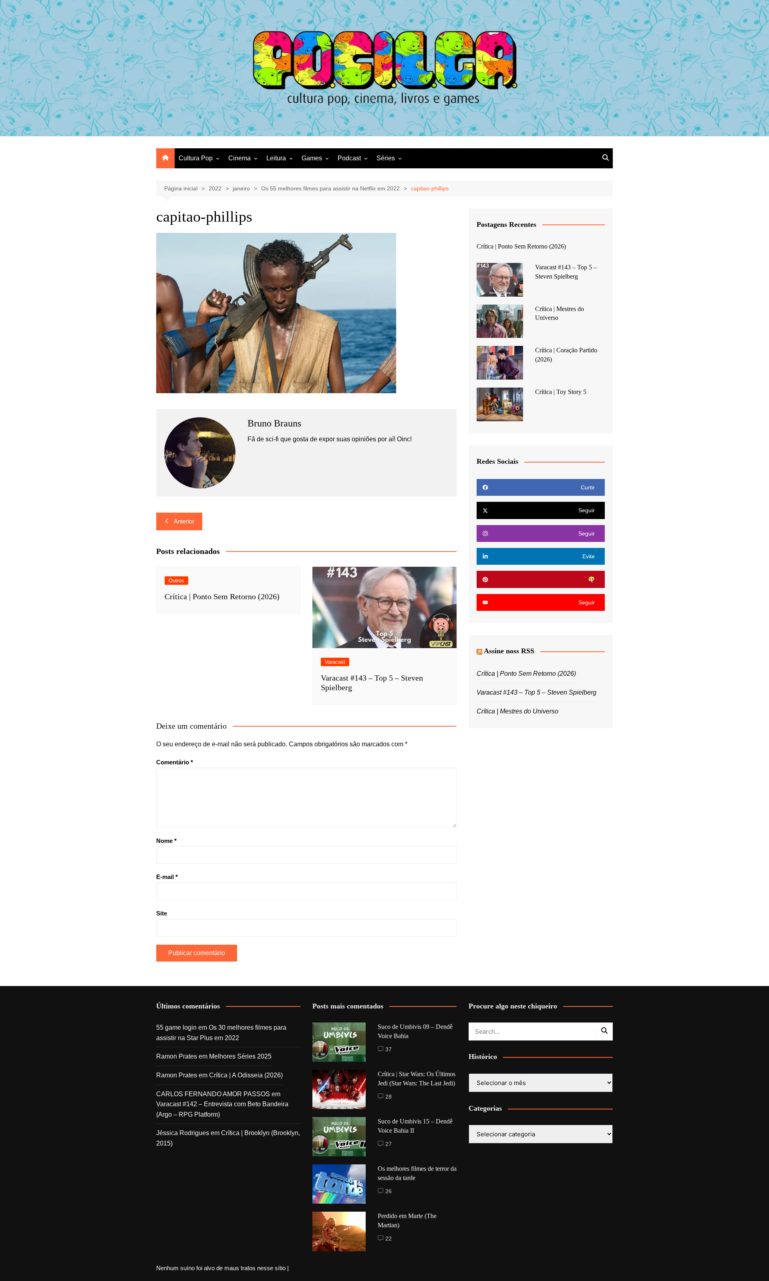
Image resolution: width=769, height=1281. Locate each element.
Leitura (276, 158)
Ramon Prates (176, 1056)
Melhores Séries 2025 (240, 1056)
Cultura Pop (196, 158)
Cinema (239, 158)
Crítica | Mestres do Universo (517, 711)
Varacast (335, 662)
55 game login (176, 1027)
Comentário (174, 762)
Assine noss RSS (509, 651)
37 (388, 1049)
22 (388, 1238)
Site (161, 913)
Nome (166, 840)
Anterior (184, 521)
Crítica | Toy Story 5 (560, 391)
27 (388, 1144)
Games (312, 158)
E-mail (167, 876)
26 (388, 1191)
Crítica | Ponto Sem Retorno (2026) (222, 596)
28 (388, 1096)
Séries (385, 158)
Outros (176, 581)
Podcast (349, 158)
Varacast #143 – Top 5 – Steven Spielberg (536, 692)
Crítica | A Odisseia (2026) (246, 1075)
